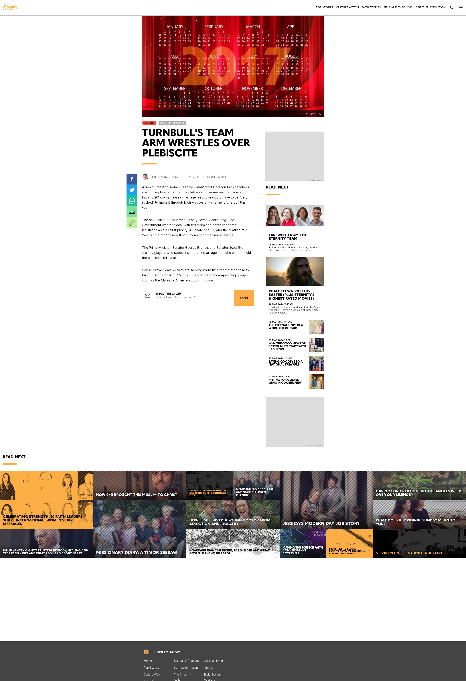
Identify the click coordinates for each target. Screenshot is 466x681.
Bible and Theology (187, 660)
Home (148, 660)
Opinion (209, 667)
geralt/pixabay (312, 113)
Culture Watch (153, 674)
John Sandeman (165, 177)
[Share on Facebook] (132, 179)
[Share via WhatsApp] (132, 200)
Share (244, 298)
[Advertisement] (295, 421)
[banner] (10, 7)
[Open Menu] (461, 8)
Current (149, 123)
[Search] (452, 8)
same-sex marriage (172, 123)
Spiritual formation (186, 667)
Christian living (213, 660)
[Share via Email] (132, 211)
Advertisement (315, 180)
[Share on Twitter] (132, 189)
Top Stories (151, 667)
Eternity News (165, 652)
